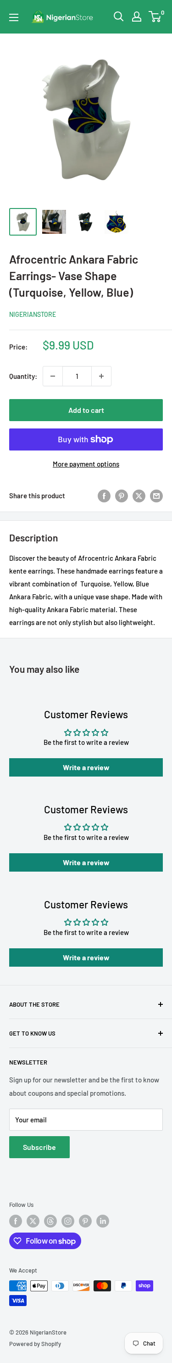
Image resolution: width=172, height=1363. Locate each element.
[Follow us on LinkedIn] (102, 1221)
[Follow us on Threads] (50, 1221)
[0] (155, 16)
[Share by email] (156, 495)
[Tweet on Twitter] (139, 495)
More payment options (86, 464)
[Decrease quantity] (52, 376)
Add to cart (86, 410)
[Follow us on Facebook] (15, 1221)
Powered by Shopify (35, 1343)
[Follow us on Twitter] (33, 1221)
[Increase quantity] (101, 376)
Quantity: (23, 376)
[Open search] (119, 16)
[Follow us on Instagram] (67, 1221)
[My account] (136, 16)
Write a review (86, 767)
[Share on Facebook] (104, 495)
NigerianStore (32, 314)
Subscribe (39, 1147)
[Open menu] (13, 17)
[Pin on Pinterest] (121, 495)
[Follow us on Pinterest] (85, 1221)
